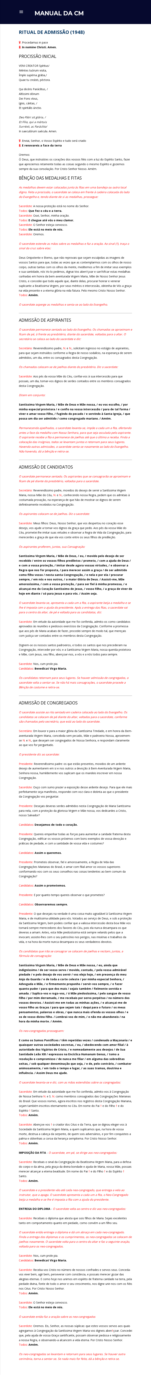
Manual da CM (59, 13)
